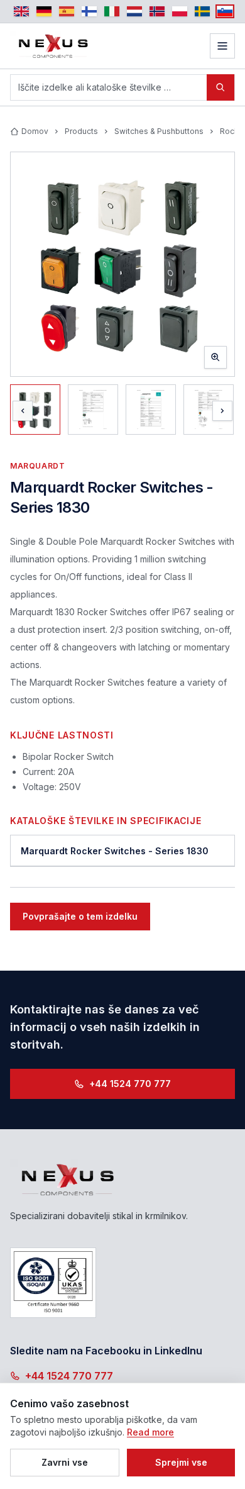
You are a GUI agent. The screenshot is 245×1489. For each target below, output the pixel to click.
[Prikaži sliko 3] (151, 409)
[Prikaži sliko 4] (208, 409)
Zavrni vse (64, 1462)
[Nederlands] (134, 11)
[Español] (66, 11)
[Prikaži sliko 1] (35, 409)
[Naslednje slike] (222, 411)
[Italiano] (111, 11)
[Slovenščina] (224, 11)
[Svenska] (202, 11)
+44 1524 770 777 (130, 1083)
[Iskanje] (220, 87)
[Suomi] (89, 11)
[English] (21, 11)
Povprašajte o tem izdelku (80, 916)
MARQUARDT (37, 466)
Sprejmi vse (181, 1462)
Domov (34, 131)
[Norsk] (157, 11)
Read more (150, 1432)
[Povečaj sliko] (122, 264)
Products (81, 131)
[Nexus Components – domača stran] (53, 46)
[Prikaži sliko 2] (93, 409)
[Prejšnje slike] (23, 411)
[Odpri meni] (222, 46)
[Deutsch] (44, 11)
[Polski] (179, 11)
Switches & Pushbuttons (159, 131)
